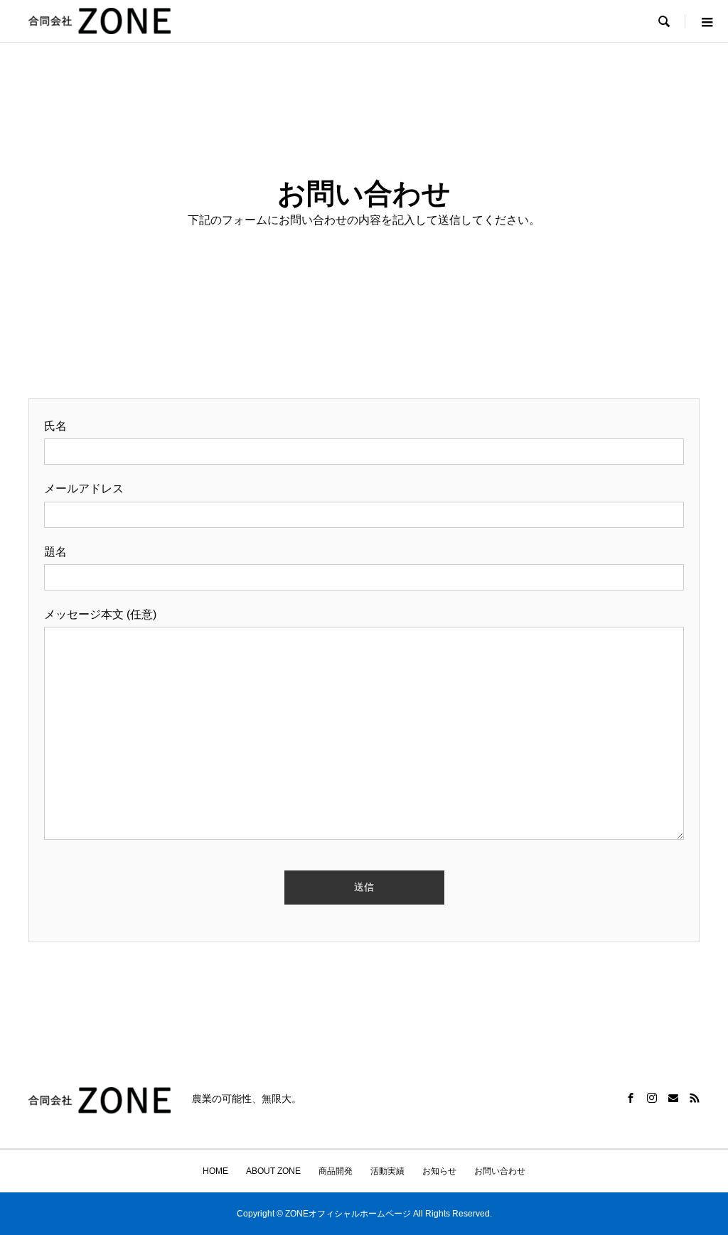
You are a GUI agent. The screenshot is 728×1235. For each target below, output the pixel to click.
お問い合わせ (499, 1171)
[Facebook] (631, 1098)
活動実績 (387, 1171)
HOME (215, 1171)
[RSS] (695, 1098)
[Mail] (673, 1098)
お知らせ (439, 1171)
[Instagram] (652, 1098)
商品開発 (335, 1171)
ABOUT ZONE (273, 1171)
